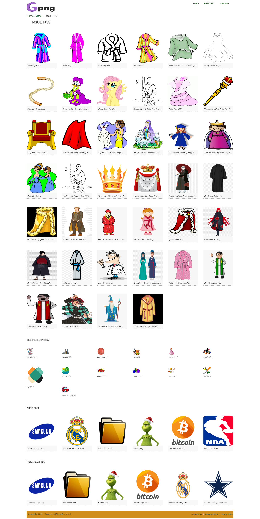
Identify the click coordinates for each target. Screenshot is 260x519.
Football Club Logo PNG (73, 448)
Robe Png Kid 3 (104, 65)
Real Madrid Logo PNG (179, 502)
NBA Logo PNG (211, 448)
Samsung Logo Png (35, 448)
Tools (205, 376)
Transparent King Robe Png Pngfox (219, 152)
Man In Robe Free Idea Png (74, 239)
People (135, 376)
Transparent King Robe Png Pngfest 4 (114, 195)
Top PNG (224, 3)
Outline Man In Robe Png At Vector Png (79, 195)
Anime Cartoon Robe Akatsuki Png (183, 195)
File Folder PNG (105, 448)
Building (65, 357)
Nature (64, 376)
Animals (30, 357)
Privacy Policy (211, 514)
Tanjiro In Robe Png (71, 326)
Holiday (206, 357)
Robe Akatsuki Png (212, 239)
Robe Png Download (36, 108)
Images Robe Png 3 (212, 65)
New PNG (209, 3)
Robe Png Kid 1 (34, 65)
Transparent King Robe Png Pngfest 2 (79, 152)
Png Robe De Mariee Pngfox (110, 152)
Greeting (171, 357)
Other (39, 15)
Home (196, 3)
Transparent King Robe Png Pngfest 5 (150, 195)
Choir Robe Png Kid (106, 108)
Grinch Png (138, 448)
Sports (170, 376)
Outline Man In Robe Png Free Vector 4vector (153, 108)
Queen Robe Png (176, 239)
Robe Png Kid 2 (69, 65)
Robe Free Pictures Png (37, 326)
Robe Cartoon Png (71, 282)
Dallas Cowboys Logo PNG (216, 502)
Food (134, 357)
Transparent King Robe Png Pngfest (219, 108)
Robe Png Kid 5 (175, 108)
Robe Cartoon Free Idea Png (39, 282)
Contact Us (196, 514)
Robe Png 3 (138, 65)
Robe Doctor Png (105, 282)
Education (101, 357)
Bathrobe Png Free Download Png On (79, 108)
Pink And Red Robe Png (144, 239)
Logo (28, 386)
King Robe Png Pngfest (37, 152)
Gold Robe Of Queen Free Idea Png (42, 239)
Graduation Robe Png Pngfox (181, 152)
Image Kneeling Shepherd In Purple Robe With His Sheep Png (160, 152)
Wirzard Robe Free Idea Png (110, 326)
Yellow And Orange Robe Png (146, 326)
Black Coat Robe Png (213, 195)
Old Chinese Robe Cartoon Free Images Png (117, 239)
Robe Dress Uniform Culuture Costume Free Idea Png (157, 282)
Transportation (67, 395)
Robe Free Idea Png (212, 282)
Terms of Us (227, 514)
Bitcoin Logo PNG (176, 448)
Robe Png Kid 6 (34, 195)
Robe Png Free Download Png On (183, 65)
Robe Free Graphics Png (179, 282)
